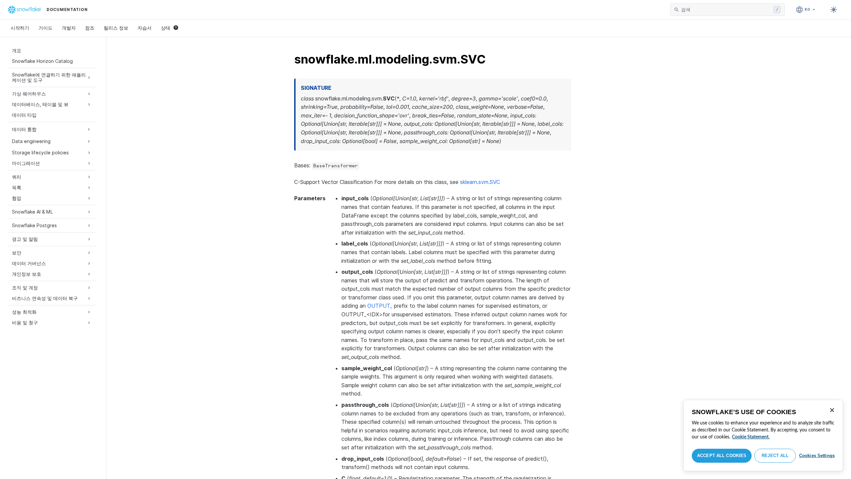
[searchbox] (726, 10)
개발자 (69, 28)
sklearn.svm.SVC (480, 182)
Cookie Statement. (751, 437)
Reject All (775, 455)
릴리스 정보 (116, 28)
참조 (89, 28)
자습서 (145, 28)
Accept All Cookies (721, 455)
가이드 (46, 28)
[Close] (832, 410)
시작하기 (20, 28)
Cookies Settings (817, 455)
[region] (763, 435)
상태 (165, 28)
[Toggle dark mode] (833, 9)
